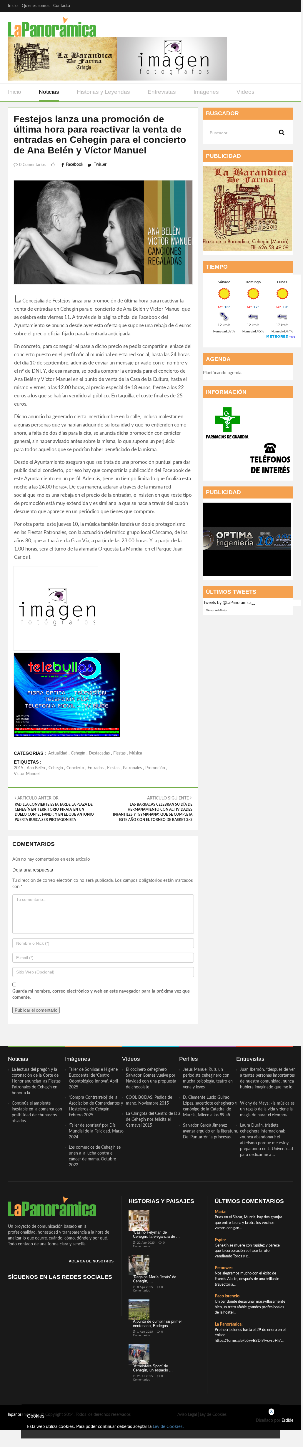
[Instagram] (287, 5)
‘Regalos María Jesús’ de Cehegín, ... (154, 1279)
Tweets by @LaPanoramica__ (229, 603)
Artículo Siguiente (152, 808)
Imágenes (206, 92)
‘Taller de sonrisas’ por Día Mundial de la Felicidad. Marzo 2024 (96, 1131)
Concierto (75, 768)
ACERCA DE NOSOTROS (91, 1261)
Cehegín (78, 753)
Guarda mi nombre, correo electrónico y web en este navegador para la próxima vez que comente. (101, 994)
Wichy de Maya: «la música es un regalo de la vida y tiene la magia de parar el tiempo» (267, 1109)
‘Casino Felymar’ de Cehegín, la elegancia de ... (156, 1234)
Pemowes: (224, 1268)
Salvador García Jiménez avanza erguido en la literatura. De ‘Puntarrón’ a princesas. (210, 1131)
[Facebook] (253, 5)
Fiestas (119, 753)
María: (221, 1212)
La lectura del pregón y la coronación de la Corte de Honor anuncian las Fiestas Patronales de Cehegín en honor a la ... (36, 1081)
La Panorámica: (229, 1324)
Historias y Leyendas (103, 92)
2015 (18, 768)
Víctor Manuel (26, 774)
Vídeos (245, 92)
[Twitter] (264, 5)
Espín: (220, 1240)
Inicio (13, 6)
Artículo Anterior (54, 808)
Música (135, 753)
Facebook (74, 165)
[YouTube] (276, 5)
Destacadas (99, 753)
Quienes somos (35, 6)
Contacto (61, 6)
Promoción (155, 768)
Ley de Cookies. (168, 1426)
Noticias (49, 92)
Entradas (96, 768)
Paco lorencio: (228, 1296)
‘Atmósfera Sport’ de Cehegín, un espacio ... (153, 1368)
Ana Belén (36, 768)
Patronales (132, 768)
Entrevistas (162, 92)
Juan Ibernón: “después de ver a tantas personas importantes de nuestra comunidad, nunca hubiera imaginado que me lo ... (267, 1081)
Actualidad (57, 753)
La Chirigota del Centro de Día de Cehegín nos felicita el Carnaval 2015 (153, 1120)
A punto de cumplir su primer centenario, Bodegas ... (157, 1323)
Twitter (100, 165)
